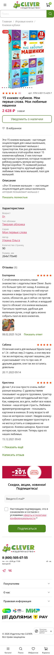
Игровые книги (24, 21)
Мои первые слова (14, 232)
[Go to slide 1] (2, 87)
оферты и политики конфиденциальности (28, 516)
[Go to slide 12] (25, 87)
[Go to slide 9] (19, 87)
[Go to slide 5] (10, 87)
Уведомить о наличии (27, 119)
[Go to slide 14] (29, 87)
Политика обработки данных (43, 631)
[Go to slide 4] (8, 87)
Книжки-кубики (11, 25)
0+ (3, 216)
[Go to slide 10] (21, 87)
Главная (7, 21)
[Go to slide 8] (17, 87)
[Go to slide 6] (12, 87)
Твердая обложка (13, 224)
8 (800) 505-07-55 (15, 557)
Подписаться (27, 528)
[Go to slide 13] (27, 87)
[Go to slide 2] (4, 87)
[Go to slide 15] (31, 87)
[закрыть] (51, 631)
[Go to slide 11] (23, 87)
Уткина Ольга (11, 240)
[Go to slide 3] (6, 87)
